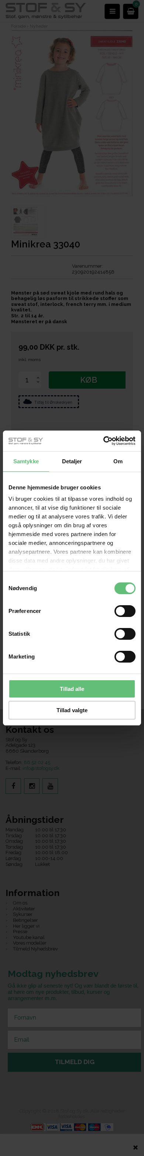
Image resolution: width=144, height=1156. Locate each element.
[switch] (125, 611)
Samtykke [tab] (26, 461)
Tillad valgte (72, 710)
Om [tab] (118, 461)
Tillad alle (72, 689)
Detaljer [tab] (72, 461)
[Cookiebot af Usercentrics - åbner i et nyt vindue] (104, 441)
